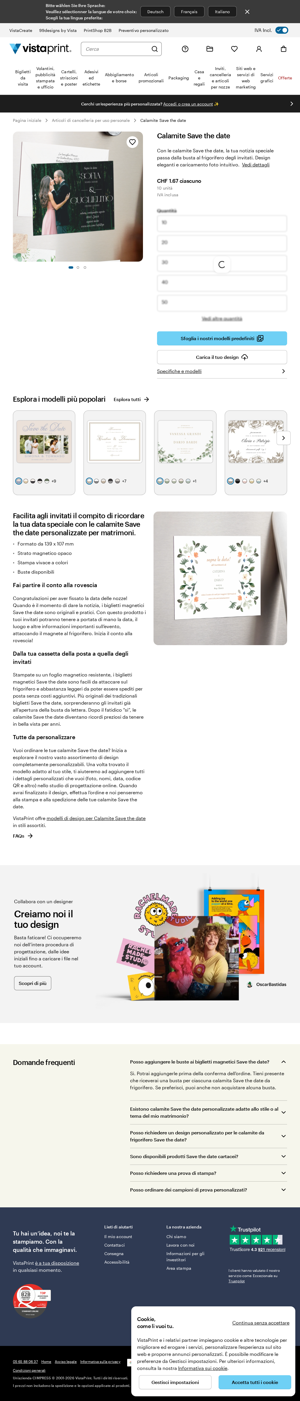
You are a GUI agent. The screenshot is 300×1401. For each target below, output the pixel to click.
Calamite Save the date (163, 120)
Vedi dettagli (256, 164)
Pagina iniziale (27, 120)
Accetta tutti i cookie (255, 1382)
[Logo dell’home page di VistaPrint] (40, 49)
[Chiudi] (247, 11)
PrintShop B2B (98, 30)
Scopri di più (33, 983)
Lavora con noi (180, 1245)
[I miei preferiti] (234, 49)
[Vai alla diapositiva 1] (70, 267)
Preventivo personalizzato (143, 30)
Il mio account (118, 1236)
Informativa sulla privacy (100, 1361)
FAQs (18, 835)
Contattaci (114, 1245)
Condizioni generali (29, 1370)
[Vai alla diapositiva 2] (77, 267)
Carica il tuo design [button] (217, 357)
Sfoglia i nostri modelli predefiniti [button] (217, 338)
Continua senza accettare (260, 1322)
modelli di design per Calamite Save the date (96, 818)
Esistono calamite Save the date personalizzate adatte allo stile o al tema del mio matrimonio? (204, 1112)
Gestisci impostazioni (175, 1382)
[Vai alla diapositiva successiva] (292, 104)
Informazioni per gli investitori (185, 1256)
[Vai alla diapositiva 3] (84, 267)
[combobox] (117, 48)
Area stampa (178, 1268)
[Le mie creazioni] (210, 49)
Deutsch (155, 11)
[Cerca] (155, 49)
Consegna (114, 1253)
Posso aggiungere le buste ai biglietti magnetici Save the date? (199, 1061)
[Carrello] (284, 49)
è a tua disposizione (57, 1263)
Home (46, 1361)
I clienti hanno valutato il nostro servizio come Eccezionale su (254, 1275)
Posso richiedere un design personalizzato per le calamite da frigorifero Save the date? (197, 1136)
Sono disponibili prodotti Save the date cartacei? (184, 1156)
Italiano (222, 11)
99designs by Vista (58, 30)
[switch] (275, 30)
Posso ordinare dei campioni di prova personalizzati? (188, 1189)
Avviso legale (66, 1361)
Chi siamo (176, 1236)
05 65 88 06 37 (25, 1361)
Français (189, 11)
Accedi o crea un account (188, 103)
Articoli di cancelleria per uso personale (91, 120)
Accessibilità (116, 1261)
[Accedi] (259, 49)
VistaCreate (20, 30)
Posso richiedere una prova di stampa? (173, 1173)
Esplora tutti (127, 399)
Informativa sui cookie (202, 1368)
